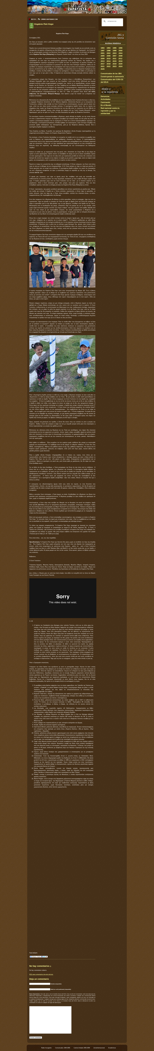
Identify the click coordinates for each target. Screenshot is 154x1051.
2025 (102, 69)
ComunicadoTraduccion (49, 19)
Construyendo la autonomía (112, 77)
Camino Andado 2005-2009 (82, 1048)
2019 (114, 64)
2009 (102, 59)
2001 (102, 53)
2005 (102, 56)
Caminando (105, 102)
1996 (120, 48)
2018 (108, 64)
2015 (114, 61)
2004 (120, 53)
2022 (108, 66)
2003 (114, 53)
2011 (114, 59)
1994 (108, 48)
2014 (108, 61)
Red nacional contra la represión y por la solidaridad (110, 110)
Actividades (105, 99)
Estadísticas (112, 1048)
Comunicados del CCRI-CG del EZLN (112, 81)
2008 (120, 56)
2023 (114, 66)
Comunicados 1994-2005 (63, 1048)
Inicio (33, 19)
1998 (108, 51)
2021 (102, 66)
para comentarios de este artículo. (41, 974)
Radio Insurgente (46, 1048)
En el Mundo (106, 105)
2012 (120, 59)
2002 (108, 53)
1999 (114, 51)
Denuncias (105, 96)
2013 (102, 61)
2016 (120, 61)
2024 (120, 66)
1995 (114, 48)
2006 (108, 56)
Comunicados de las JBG (111, 74)
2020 (120, 64)
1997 (102, 51)
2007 (114, 56)
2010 (108, 59)
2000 (120, 51)
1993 (102, 48)
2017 (102, 64)
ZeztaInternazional (99, 1048)
